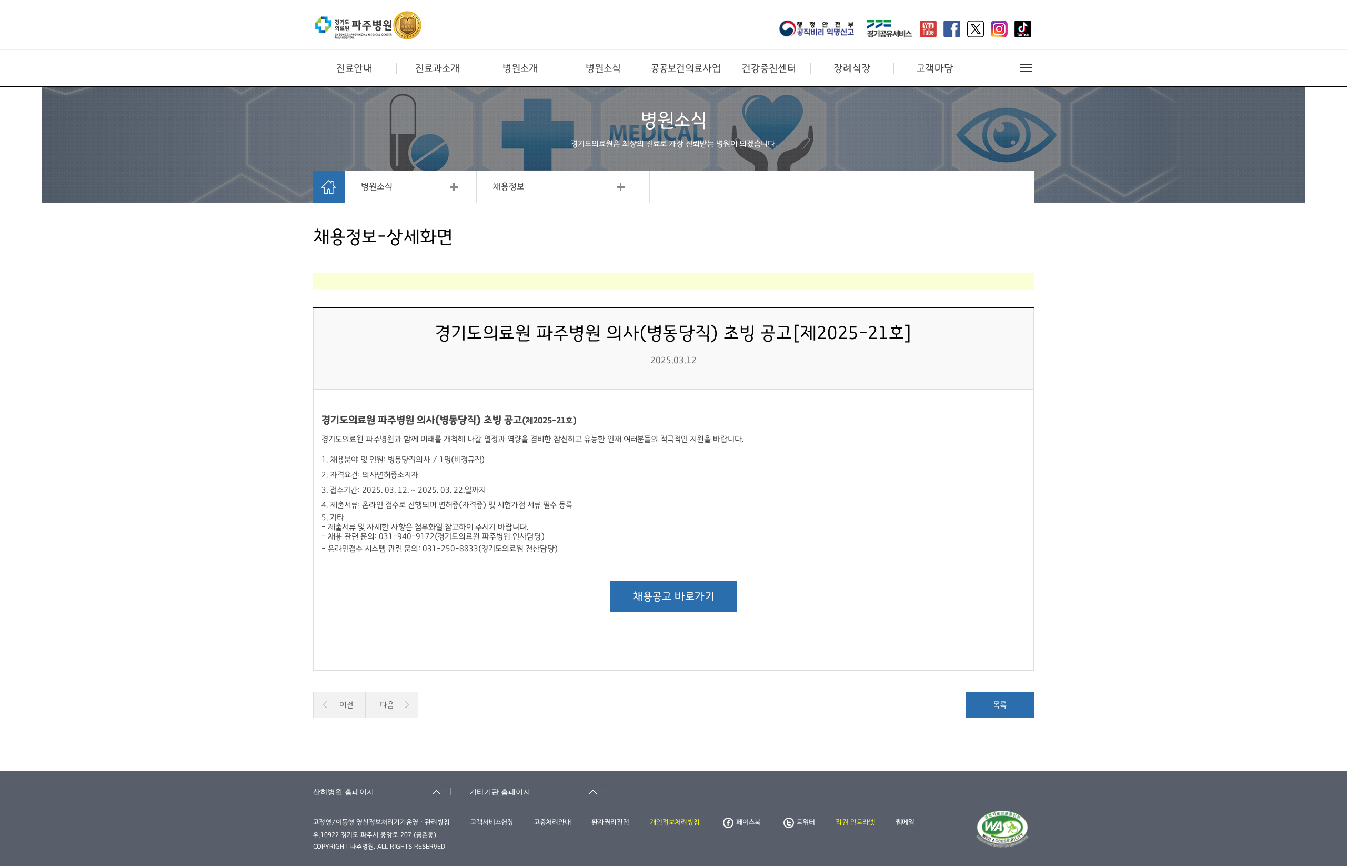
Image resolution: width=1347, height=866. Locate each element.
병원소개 (520, 68)
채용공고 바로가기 (673, 596)
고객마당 (935, 68)
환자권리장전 (610, 822)
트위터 (806, 822)
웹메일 (905, 822)
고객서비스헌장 (492, 822)
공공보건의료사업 (686, 68)
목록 (1000, 705)
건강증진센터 (769, 68)
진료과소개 (437, 68)
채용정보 (508, 187)
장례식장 (852, 68)
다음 (387, 705)
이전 (346, 705)
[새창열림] (820, 30)
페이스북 (748, 822)
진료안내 (354, 68)
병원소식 (603, 68)
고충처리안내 (552, 822)
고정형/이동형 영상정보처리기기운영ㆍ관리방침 (381, 822)
